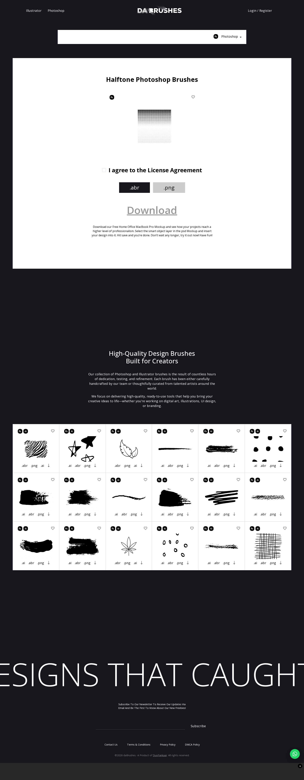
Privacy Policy (167, 744)
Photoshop (56, 10)
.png (169, 187)
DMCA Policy (192, 744)
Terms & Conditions (138, 744)
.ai (42, 465)
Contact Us (111, 744)
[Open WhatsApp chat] (295, 754)
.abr (134, 187)
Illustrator (34, 10)
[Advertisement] (59, 100)
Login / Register (260, 10)
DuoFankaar (160, 755)
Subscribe (198, 726)
